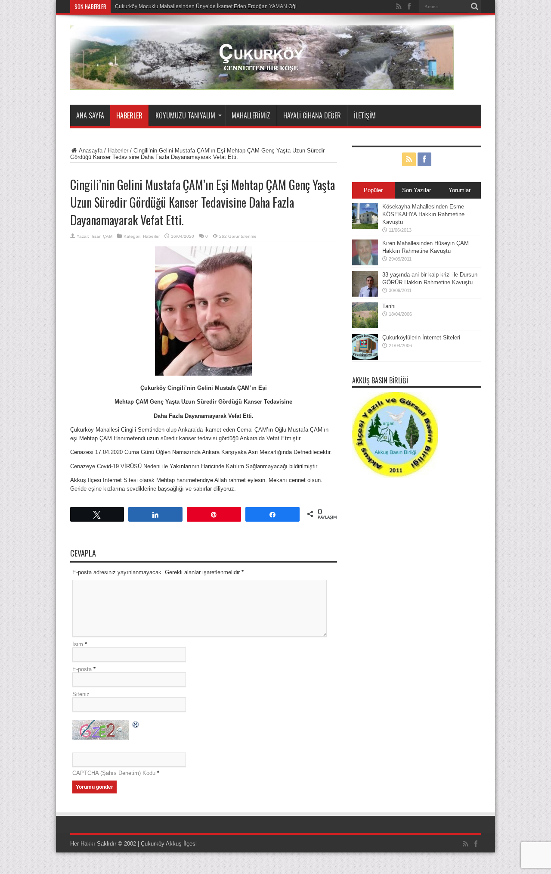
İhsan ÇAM (101, 236)
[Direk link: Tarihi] (365, 326)
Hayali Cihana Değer (312, 115)
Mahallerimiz (251, 115)
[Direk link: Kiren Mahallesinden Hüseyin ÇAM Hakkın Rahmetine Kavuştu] (365, 263)
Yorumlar (460, 190)
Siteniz (81, 694)
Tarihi (389, 306)
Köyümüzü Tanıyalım (185, 115)
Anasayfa (90, 150)
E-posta (82, 669)
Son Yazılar (416, 190)
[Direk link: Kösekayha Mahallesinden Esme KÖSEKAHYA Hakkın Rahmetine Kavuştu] (365, 227)
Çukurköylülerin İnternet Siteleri (421, 337)
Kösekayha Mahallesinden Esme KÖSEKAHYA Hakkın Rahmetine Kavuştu (423, 214)
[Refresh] (136, 725)
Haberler (129, 115)
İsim (77, 644)
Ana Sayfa (90, 115)
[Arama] (474, 6)
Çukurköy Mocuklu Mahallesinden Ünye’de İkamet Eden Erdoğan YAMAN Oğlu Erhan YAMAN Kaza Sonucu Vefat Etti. (252, 6)
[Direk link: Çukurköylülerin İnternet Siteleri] (365, 358)
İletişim (365, 115)
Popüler (373, 190)
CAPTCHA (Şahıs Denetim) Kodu (113, 773)
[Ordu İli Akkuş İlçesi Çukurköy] (262, 83)
